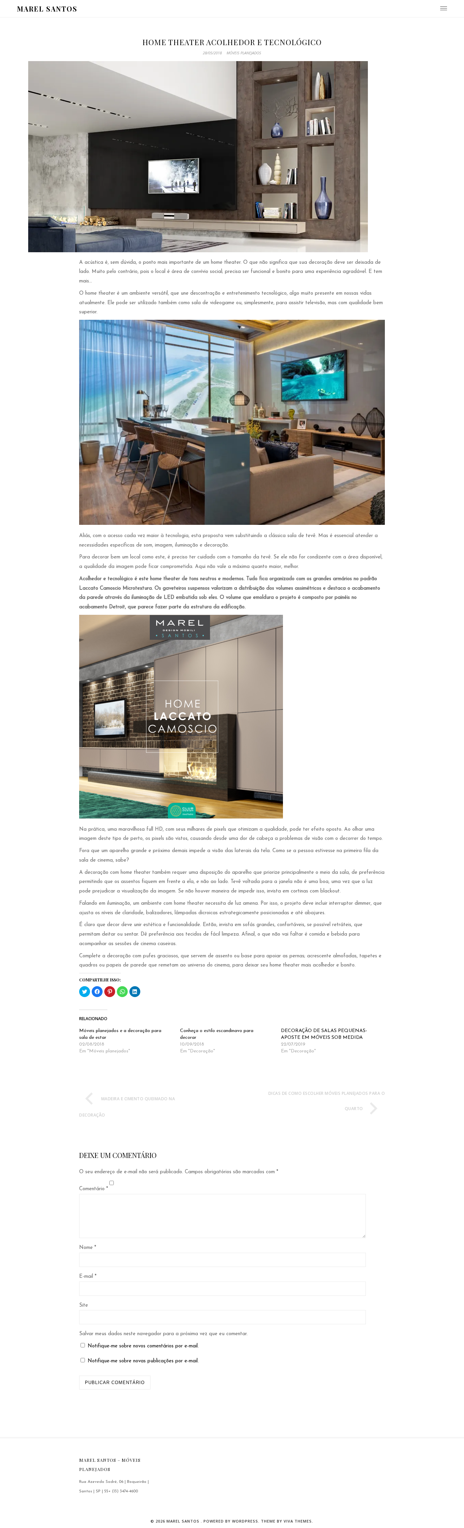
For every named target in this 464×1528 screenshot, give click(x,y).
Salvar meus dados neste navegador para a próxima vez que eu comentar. (163, 1334)
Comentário (93, 1189)
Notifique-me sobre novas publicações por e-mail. (143, 1361)
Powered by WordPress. (232, 1521)
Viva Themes (298, 1521)
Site (83, 1305)
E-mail (87, 1276)
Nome (87, 1247)
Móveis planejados (244, 52)
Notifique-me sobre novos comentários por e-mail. (143, 1346)
